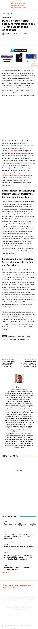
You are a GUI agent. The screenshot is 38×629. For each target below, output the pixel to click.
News (11, 17)
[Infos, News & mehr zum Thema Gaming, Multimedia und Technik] (19, 5)
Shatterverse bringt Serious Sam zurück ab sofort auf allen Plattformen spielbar (20, 525)
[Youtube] (27, 616)
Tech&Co (18, 454)
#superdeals (12, 336)
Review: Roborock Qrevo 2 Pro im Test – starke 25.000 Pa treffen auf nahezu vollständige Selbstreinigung (19, 557)
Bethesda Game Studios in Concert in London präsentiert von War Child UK (28, 364)
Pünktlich (5, 339)
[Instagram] (16, 616)
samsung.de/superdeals (13, 175)
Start (3, 14)
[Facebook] (11, 616)
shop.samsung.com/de (13, 151)
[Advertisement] (19, 119)
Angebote (9, 14)
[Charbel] (3, 33)
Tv (28, 339)
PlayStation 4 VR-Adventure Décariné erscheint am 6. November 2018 (9, 364)
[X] (22, 616)
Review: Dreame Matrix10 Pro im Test (19, 458)
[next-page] (3, 464)
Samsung (13, 339)
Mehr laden (6, 572)
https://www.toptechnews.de (19, 389)
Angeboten (21, 336)
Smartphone (21, 339)
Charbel (10, 34)
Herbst (28, 336)
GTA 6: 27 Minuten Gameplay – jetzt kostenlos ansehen (17, 568)
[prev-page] (2, 464)
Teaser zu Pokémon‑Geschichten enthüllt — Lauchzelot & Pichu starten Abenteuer (18, 536)
